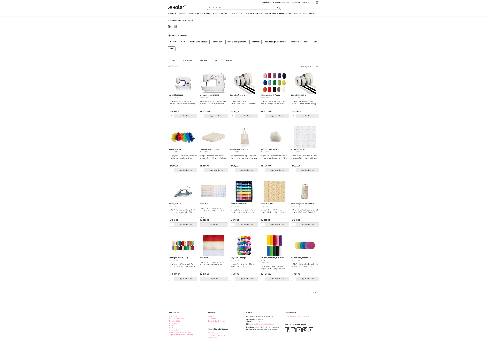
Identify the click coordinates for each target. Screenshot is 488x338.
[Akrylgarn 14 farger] (244, 245)
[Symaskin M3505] (183, 83)
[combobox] (243, 7)
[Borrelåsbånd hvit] (244, 83)
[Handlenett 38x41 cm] (244, 137)
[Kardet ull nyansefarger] (305, 245)
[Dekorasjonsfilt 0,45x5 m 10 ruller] (274, 245)
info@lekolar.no (270, 324)
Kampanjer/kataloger (281, 2)
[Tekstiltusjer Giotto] (244, 191)
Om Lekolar (173, 316)
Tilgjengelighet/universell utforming (181, 335)
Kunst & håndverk (179, 20)
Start (170, 20)
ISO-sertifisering (213, 319)
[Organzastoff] (183, 137)
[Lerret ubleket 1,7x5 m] (213, 137)
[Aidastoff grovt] (305, 137)
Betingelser (212, 333)
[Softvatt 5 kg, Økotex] (274, 137)
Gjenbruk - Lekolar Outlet (216, 321)
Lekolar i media (174, 328)
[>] (317, 292)
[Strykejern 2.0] (183, 191)
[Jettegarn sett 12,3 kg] (183, 245)
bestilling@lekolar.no (257, 324)
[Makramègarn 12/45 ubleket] (305, 191)
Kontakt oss (266, 2)
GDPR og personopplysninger (217, 335)
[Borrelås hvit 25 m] (305, 83)
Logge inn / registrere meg (302, 2)
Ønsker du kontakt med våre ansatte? (297, 316)
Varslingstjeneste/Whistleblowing (180, 332)
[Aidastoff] (213, 191)
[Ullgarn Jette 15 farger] (274, 83)
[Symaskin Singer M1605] (213, 83)
